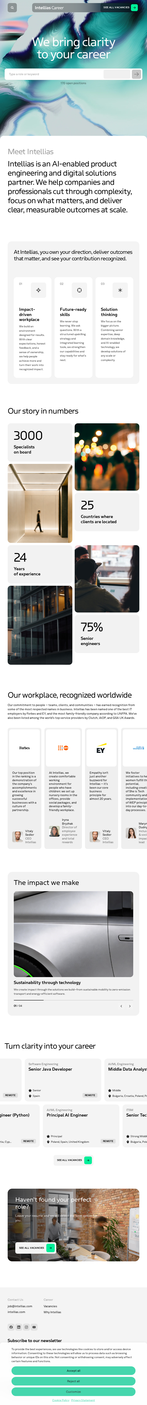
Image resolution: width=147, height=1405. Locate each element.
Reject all (73, 1381)
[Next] (129, 1006)
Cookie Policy (60, 1400)
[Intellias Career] (49, 7)
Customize (73, 1392)
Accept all (73, 1370)
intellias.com (16, 1312)
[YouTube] (34, 1327)
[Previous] (121, 1006)
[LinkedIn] (18, 1327)
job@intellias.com (20, 1306)
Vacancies (50, 1306)
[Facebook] (11, 1327)
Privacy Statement (83, 1400)
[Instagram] (26, 1327)
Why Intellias (52, 1312)
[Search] (12, 7)
